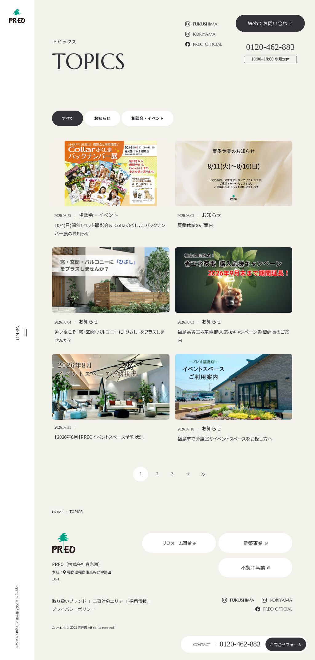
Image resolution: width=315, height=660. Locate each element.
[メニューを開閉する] (20, 331)
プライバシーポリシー (73, 609)
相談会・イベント (147, 118)
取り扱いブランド (69, 601)
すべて (67, 118)
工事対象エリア (108, 601)
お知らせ (102, 118)
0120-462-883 (240, 644)
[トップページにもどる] (17, 16)
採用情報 (138, 601)
